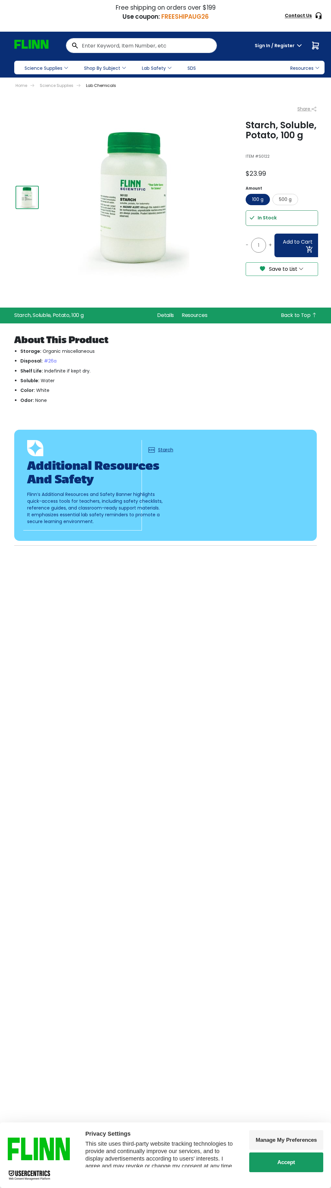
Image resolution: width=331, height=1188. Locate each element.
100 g (257, 199)
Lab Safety (154, 68)
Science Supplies (43, 68)
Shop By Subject (102, 68)
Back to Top (296, 315)
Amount (254, 188)
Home (21, 85)
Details (165, 315)
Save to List (283, 269)
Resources (194, 315)
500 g (285, 199)
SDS (191, 68)
